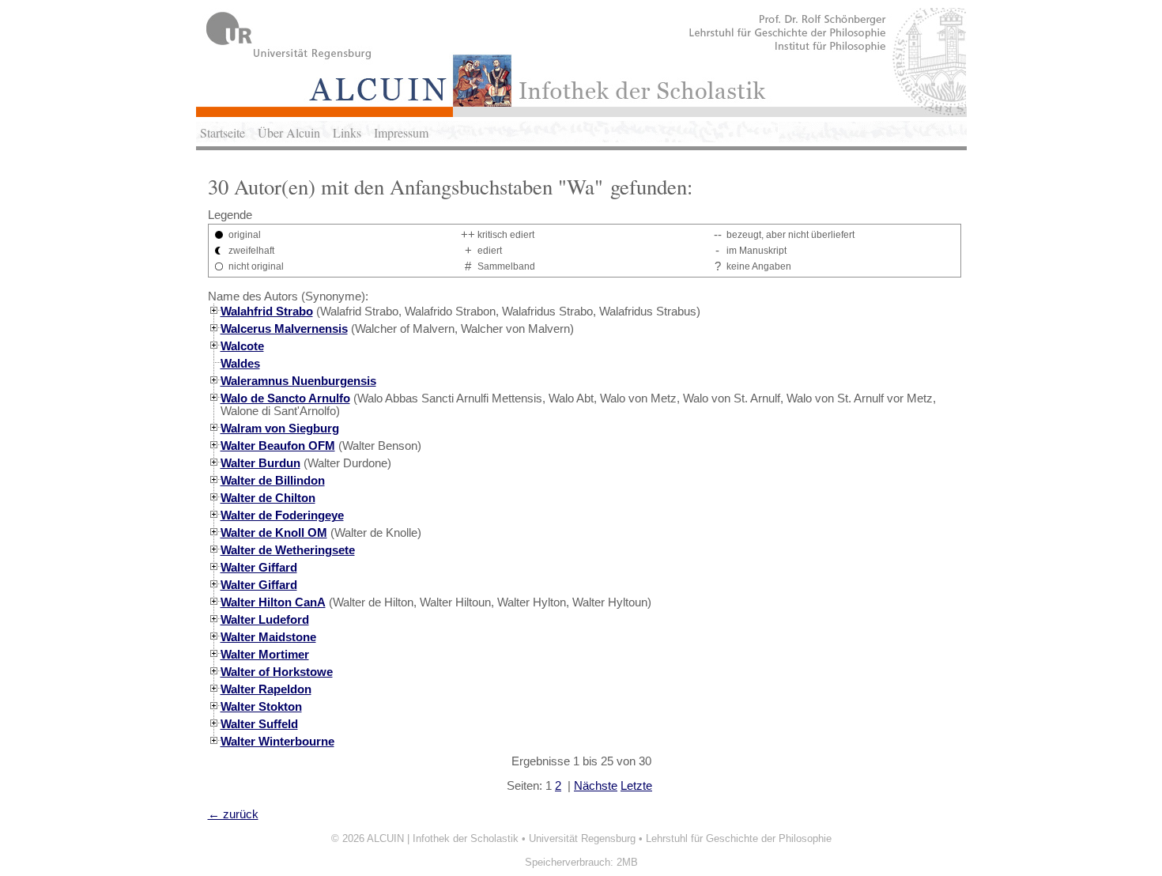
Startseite (222, 132)
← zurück (233, 814)
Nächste (595, 786)
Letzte (636, 786)
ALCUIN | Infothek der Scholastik (443, 838)
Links (347, 132)
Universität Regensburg (582, 838)
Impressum (401, 132)
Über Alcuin (289, 132)
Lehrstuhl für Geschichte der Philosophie (739, 838)
